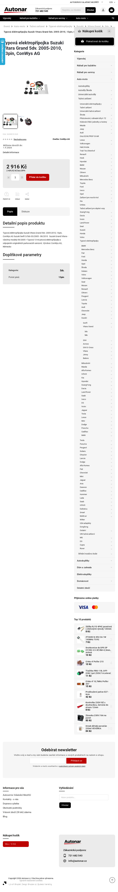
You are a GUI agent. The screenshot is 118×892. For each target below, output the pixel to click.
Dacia (82, 215)
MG (81, 537)
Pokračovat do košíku (97, 41)
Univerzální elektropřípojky (90, 104)
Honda (82, 233)
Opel (82, 194)
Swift (85, 323)
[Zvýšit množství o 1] (22, 177)
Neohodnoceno (20, 139)
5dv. (86, 335)
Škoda (82, 115)
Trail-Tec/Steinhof (87, 151)
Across (86, 344)
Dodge (84, 424)
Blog (5, 816)
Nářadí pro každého (86, 65)
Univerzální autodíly (87, 94)
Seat (82, 226)
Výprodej (81, 58)
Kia (81, 201)
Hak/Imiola (84, 147)
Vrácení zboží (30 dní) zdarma (17, 812)
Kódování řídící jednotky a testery (93, 122)
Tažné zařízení (86, 107)
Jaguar (84, 410)
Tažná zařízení (84, 98)
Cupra (82, 545)
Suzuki (82, 230)
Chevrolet (85, 311)
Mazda (82, 125)
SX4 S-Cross (88, 347)
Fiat (82, 253)
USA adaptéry (85, 523)
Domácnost (82, 581)
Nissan (83, 169)
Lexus (82, 140)
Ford (81, 187)
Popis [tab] (10, 211)
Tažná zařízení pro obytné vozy (92, 208)
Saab (83, 396)
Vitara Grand (88, 326)
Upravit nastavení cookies (31, 880)
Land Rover (84, 223)
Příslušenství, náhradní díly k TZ (93, 118)
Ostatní (83, 530)
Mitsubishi (84, 176)
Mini (83, 421)
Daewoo (83, 487)
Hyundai (83, 161)
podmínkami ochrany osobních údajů (72, 766)
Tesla (83, 414)
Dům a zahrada (84, 567)
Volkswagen (85, 143)
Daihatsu (83, 509)
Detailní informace (11, 152)
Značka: (61, 139)
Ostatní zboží (83, 588)
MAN (83, 435)
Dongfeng (84, 527)
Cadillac (84, 432)
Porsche (84, 428)
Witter (82, 520)
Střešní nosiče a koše (87, 554)
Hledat (90, 10)
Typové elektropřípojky (89, 241)
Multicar (83, 516)
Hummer (83, 494)
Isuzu (82, 219)
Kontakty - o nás (10, 799)
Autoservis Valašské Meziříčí (84, 2)
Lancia (84, 300)
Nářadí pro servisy (86, 72)
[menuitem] (9, 18)
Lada (82, 498)
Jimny (85, 355)
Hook (82, 158)
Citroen (83, 172)
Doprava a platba (11, 803)
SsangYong (84, 212)
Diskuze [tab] (26, 211)
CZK (111, 2)
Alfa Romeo (86, 370)
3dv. (86, 331)
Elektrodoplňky (84, 574)
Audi (81, 133)
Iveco (82, 190)
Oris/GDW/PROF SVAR (89, 136)
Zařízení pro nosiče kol (89, 197)
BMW (82, 165)
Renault (83, 154)
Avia (81, 484)
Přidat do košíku (37, 177)
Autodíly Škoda (85, 90)
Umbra (82, 205)
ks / (10, 844)
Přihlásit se (76, 760)
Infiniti (84, 374)
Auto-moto (82, 79)
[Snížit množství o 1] (8, 177)
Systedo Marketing (45, 884)
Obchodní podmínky (12, 808)
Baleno (86, 358)
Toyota (82, 183)
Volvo (82, 237)
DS (82, 403)
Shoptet (18, 884)
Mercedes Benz (86, 179)
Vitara (85, 351)
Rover (82, 548)
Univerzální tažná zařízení (90, 111)
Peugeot (84, 296)
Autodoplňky (84, 86)
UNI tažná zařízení (87, 534)
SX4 (84, 340)
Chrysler (83, 455)
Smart (82, 512)
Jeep (82, 129)
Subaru (84, 271)
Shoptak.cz (32, 884)
